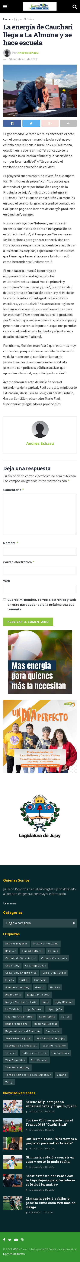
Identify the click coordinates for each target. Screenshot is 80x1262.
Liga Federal (33, 1009)
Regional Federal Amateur (22, 1031)
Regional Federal (45, 1023)
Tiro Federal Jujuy (17, 1067)
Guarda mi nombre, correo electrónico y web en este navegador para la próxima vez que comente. (41, 604)
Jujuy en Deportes (14, 1254)
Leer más (9, 903)
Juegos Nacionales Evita (21, 1002)
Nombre (11, 543)
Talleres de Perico (34, 1053)
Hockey (55, 987)
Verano (61, 1074)
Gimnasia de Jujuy (17, 987)
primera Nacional (17, 1023)
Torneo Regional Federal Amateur (28, 1074)
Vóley (9, 1082)
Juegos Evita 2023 (38, 994)
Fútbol (24, 979)
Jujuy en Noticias (24, 19)
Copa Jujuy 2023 (35, 965)
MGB (15, 1249)
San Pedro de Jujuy (18, 1038)
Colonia (53, 950)
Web (6, 581)
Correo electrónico (19, 562)
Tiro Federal (39, 1060)
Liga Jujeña (55, 1009)
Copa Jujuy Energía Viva (21, 972)
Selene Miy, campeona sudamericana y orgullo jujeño (51, 1104)
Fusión (9, 979)
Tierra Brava (60, 1053)
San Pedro (53, 1031)
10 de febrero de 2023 (23, 59)
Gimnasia (40, 979)
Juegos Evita (13, 994)
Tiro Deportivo (15, 1060)
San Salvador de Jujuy (50, 1038)
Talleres (10, 1053)
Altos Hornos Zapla (45, 943)
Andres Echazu (28, 53)
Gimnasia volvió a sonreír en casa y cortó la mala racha (50, 1159)
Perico (65, 1016)
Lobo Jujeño (47, 1016)
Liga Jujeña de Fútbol (19, 1016)
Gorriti (39, 987)
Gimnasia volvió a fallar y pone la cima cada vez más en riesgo (51, 1202)
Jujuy (45, 1002)
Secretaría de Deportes (21, 1045)
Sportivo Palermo (54, 1045)
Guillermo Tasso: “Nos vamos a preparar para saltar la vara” (51, 1141)
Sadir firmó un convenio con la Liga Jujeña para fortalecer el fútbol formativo (50, 1180)
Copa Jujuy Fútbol (54, 972)
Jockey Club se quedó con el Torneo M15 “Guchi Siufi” (49, 1122)
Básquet (10, 950)
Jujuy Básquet (64, 1002)
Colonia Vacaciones (54, 958)
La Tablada (12, 1009)
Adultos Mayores (16, 943)
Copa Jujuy (12, 965)
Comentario (13, 490)
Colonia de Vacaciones (20, 958)
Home (7, 19)
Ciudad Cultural (32, 950)
